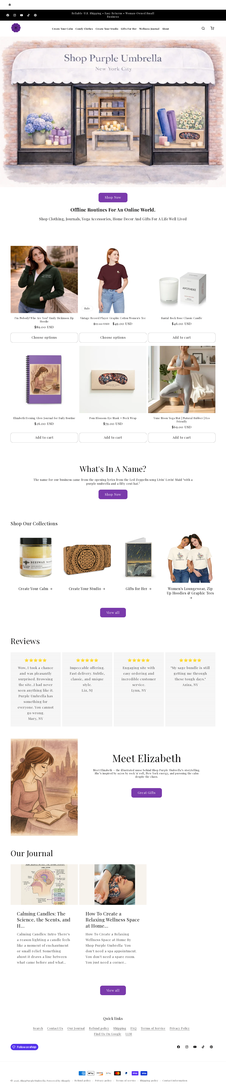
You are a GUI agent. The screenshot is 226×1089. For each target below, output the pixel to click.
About (165, 28)
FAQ (133, 1028)
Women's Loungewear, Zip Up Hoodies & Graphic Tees (190, 590)
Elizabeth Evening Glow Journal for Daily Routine (44, 418)
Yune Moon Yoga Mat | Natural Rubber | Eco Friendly (182, 420)
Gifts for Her (136, 588)
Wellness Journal (149, 28)
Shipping (119, 1028)
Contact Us (55, 1028)
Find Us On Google (107, 1034)
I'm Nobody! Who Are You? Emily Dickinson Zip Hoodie (44, 320)
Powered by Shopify (58, 1080)
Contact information (174, 1080)
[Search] (203, 28)
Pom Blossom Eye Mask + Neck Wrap (113, 418)
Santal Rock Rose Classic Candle (181, 318)
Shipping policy (149, 1080)
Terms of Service (153, 1028)
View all (113, 612)
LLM (129, 1034)
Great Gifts (147, 793)
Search (38, 1028)
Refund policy (99, 1028)
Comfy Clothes (84, 28)
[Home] (9, 5)
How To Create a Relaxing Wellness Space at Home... (112, 919)
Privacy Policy (180, 1028)
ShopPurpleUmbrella (33, 1080)
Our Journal (76, 1028)
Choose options (44, 337)
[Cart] (212, 28)
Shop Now (113, 197)
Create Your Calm (62, 28)
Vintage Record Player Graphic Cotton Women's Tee (113, 318)
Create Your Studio (107, 28)
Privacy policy (103, 1080)
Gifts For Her (129, 28)
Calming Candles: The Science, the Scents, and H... (43, 919)
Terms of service (126, 1080)
